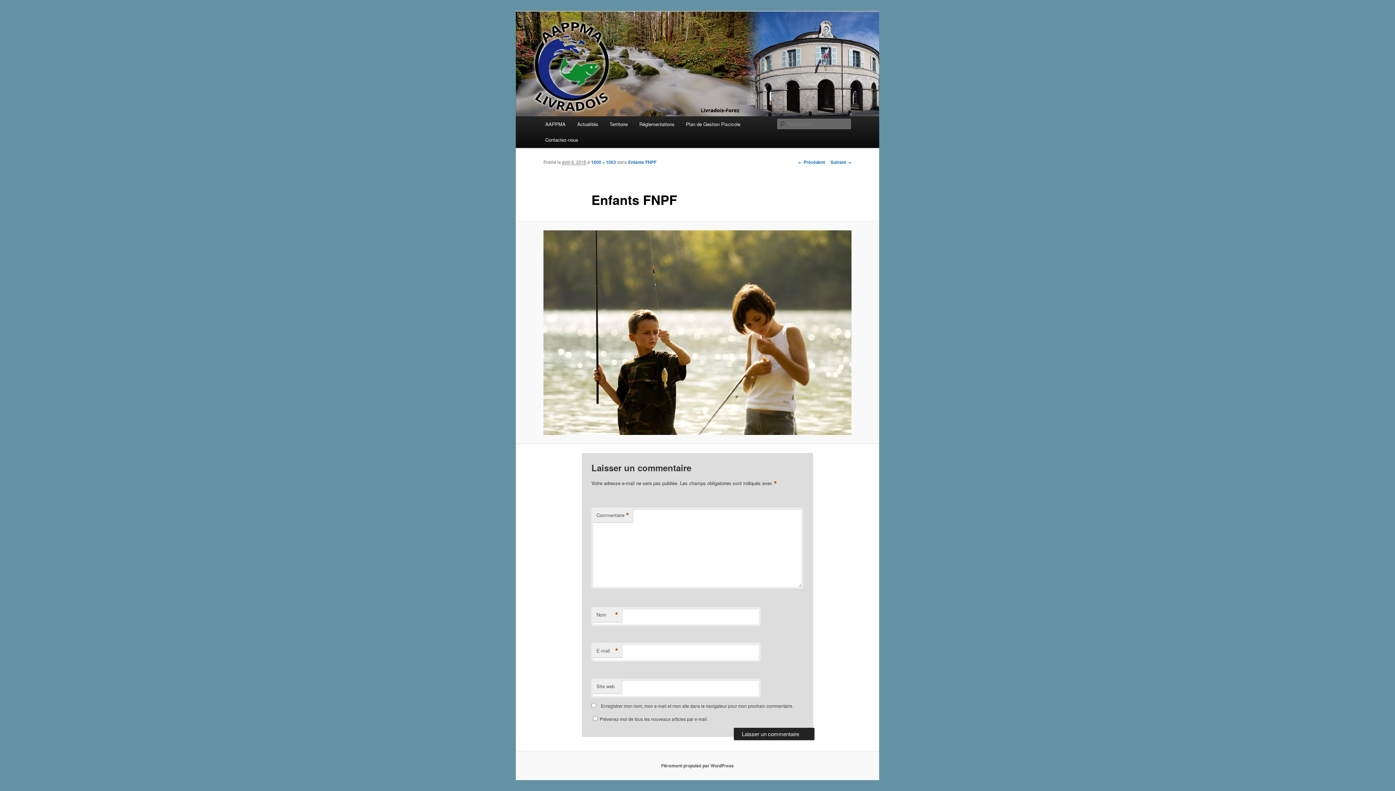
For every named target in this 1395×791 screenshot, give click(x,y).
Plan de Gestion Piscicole (713, 124)
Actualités (587, 124)
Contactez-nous (561, 139)
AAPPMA (555, 124)
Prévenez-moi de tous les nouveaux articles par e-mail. (654, 719)
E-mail (607, 651)
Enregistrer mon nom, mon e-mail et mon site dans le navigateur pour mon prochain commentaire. (697, 706)
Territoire (619, 124)
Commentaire (613, 515)
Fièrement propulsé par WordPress (697, 765)
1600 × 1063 (603, 162)
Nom (607, 615)
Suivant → (841, 162)
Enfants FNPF (642, 162)
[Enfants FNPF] (697, 332)
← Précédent (811, 162)
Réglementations (657, 124)
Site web (606, 686)
